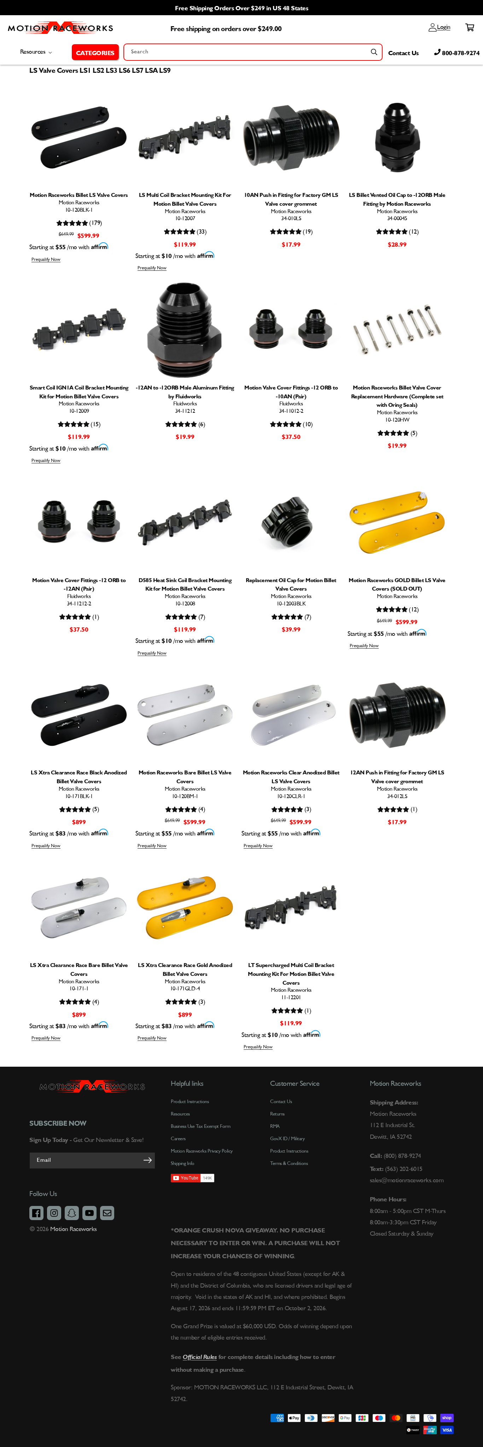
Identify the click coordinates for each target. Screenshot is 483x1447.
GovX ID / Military (287, 1138)
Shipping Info (182, 1163)
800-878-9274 (460, 52)
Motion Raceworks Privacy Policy (202, 1151)
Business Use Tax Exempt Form (200, 1126)
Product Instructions (289, 1151)
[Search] (374, 52)
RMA (275, 1126)
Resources (180, 1114)
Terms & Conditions (289, 1163)
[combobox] (253, 52)
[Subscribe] (147, 1160)
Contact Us (403, 52)
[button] (95, 52)
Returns (277, 1114)
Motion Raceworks (73, 1229)
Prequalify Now (45, 259)
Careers (178, 1138)
